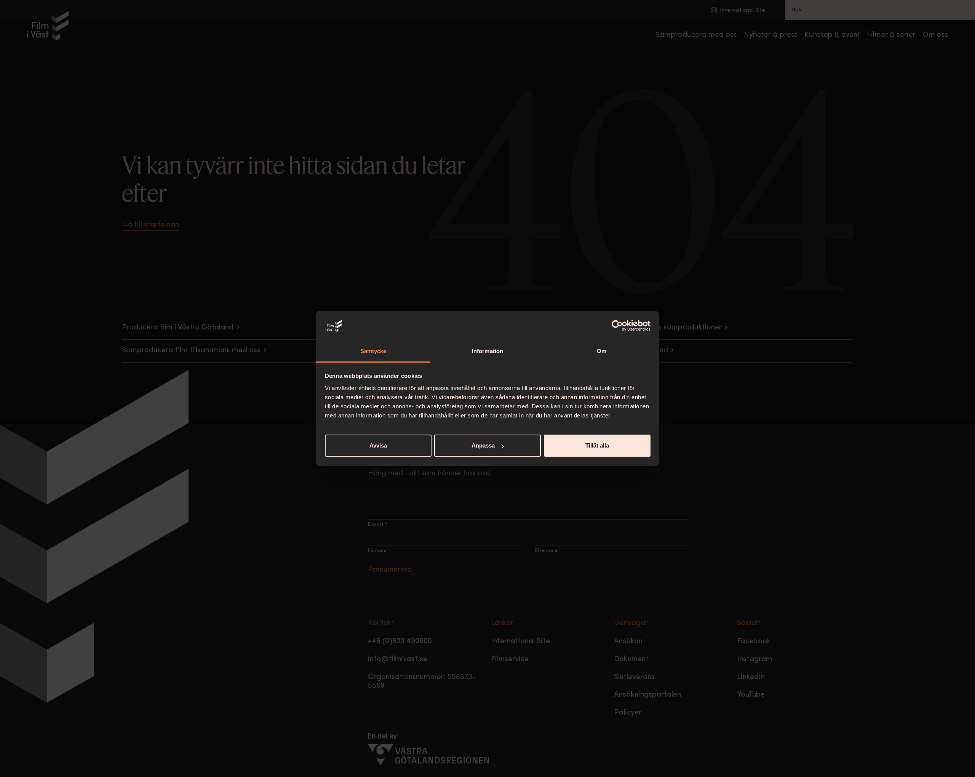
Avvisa (378, 445)
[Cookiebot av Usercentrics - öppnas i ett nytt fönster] (617, 326)
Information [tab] (487, 351)
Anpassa (483, 445)
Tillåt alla (597, 445)
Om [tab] (601, 351)
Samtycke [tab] (373, 351)
